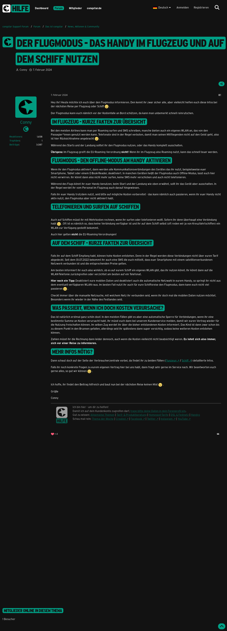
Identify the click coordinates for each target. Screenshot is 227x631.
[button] (162, 7)
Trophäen (14, 140)
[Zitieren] (218, 434)
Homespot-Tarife (159, 414)
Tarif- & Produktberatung (132, 414)
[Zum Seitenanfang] (221, 626)
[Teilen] (222, 84)
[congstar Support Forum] (16, 7)
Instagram (167, 418)
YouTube (183, 418)
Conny (23, 69)
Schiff (185, 360)
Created (121, 418)
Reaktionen (15, 136)
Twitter (151, 418)
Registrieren (201, 7)
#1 (219, 95)
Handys (195, 414)
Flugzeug (171, 360)
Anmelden (182, 7)
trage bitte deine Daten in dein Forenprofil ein (158, 411)
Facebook (136, 418)
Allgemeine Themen (102, 414)
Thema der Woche (103, 418)
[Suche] (217, 7)
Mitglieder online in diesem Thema (33, 610)
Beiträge (14, 144)
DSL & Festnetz (180, 414)
